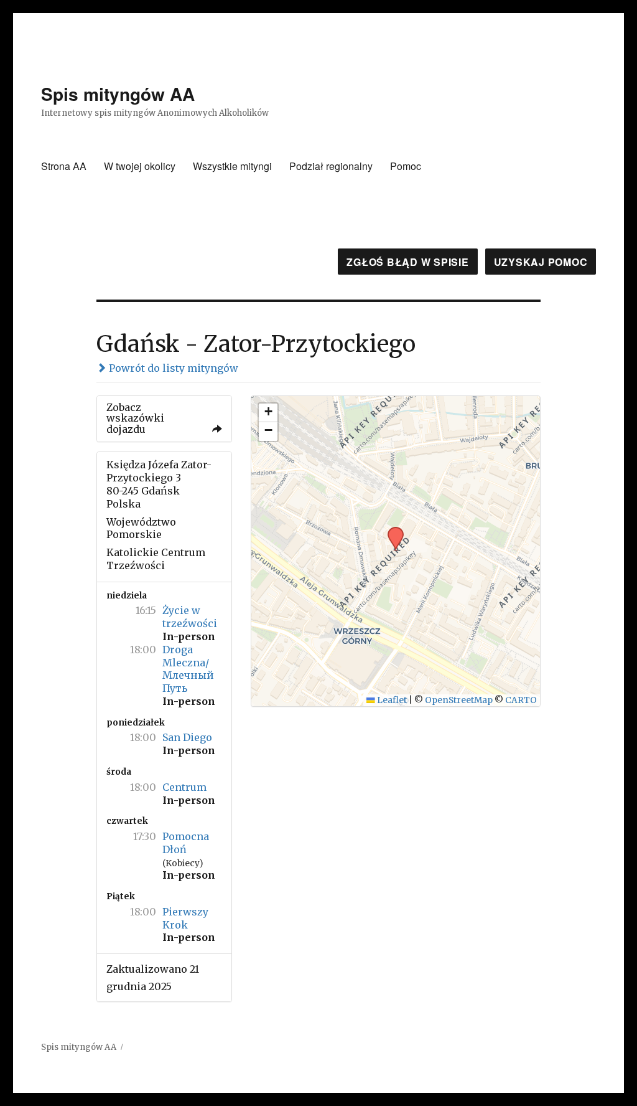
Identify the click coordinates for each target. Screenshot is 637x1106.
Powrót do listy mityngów (172, 368)
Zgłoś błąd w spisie (407, 262)
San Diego (187, 737)
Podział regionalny (331, 166)
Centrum (184, 787)
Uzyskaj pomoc (541, 262)
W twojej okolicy (139, 166)
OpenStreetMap (459, 700)
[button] (391, 530)
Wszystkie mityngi (232, 166)
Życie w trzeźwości (189, 617)
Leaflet (391, 700)
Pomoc (405, 166)
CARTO (521, 700)
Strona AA (63, 166)
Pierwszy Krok (185, 918)
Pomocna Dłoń (185, 843)
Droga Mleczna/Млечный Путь (188, 668)
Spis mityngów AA (118, 93)
